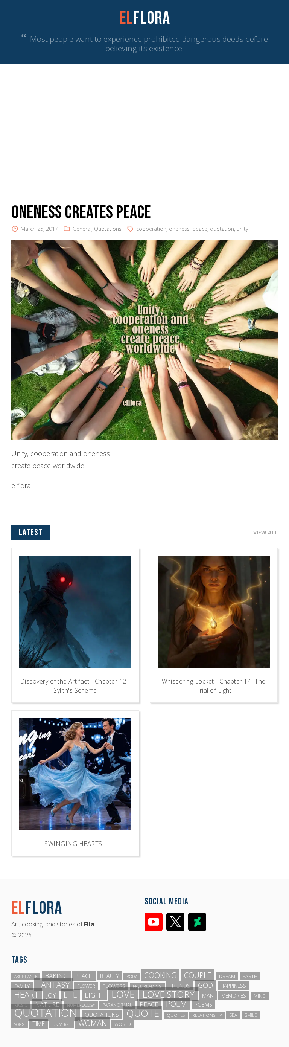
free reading (147, 986)
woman (92, 1023)
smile (251, 1015)
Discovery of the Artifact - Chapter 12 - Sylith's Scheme (75, 685)
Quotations (108, 228)
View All (265, 532)
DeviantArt (197, 922)
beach (84, 976)
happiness (233, 985)
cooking (160, 975)
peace (199, 228)
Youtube (153, 922)
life (70, 994)
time (38, 1024)
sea (233, 1015)
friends (179, 985)
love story (168, 994)
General (82, 228)
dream (227, 976)
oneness (179, 228)
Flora (144, 18)
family (22, 986)
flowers (114, 986)
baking (56, 975)
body (131, 976)
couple (197, 975)
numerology (81, 1005)
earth (250, 976)
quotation (222, 228)
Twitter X (175, 922)
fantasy (53, 984)
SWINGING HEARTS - (75, 843)
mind (260, 995)
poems (203, 1004)
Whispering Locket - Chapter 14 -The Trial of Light (214, 685)
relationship (207, 1015)
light (94, 995)
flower (86, 986)
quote (142, 1013)
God (205, 985)
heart (26, 994)
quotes (176, 1015)
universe (61, 1024)
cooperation (151, 228)
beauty (109, 976)
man (208, 995)
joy (51, 995)
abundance (25, 976)
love (123, 993)
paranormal (117, 1005)
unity (242, 228)
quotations (102, 1014)
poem (176, 1003)
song (19, 1024)
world (122, 1024)
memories (233, 995)
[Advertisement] (144, 121)
